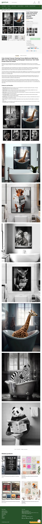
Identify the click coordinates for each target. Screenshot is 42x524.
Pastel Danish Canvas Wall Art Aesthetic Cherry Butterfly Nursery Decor (30, 477)
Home (2, 10)
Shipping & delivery (4, 510)
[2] (36, 29)
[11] (33, 29)
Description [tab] (17, 55)
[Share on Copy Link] (36, 51)
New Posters (8, 10)
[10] (30, 29)
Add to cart (35, 38)
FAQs (2, 516)
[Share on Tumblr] (33, 51)
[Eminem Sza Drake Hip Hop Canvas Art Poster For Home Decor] (11, 490)
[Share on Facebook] (27, 51)
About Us (3, 515)
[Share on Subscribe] (34, 51)
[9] (33, 34)
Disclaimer (3, 518)
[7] (27, 34)
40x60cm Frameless (29, 25)
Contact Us (3, 517)
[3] (27, 32)
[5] (33, 32)
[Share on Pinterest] (30, 51)
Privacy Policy (4, 513)
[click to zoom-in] (13, 23)
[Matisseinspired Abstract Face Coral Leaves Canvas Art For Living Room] (31, 490)
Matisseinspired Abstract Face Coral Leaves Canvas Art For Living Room (30, 502)
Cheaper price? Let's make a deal (35, 522)
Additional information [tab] (23, 55)
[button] (23, 23)
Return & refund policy (5, 511)
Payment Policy (4, 514)
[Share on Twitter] (28, 51)
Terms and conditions (4, 512)
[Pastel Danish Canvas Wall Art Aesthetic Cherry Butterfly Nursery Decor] (31, 465)
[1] (27, 29)
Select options (11, 505)
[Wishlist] (19, 457)
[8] (30, 34)
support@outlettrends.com (27, 511)
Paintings (5, 10)
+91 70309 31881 (26, 510)
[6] (36, 32)
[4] (30, 32)
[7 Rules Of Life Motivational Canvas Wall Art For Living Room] (11, 465)
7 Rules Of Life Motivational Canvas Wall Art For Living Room (10, 476)
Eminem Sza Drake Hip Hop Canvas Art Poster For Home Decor (11, 501)
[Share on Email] (31, 51)
